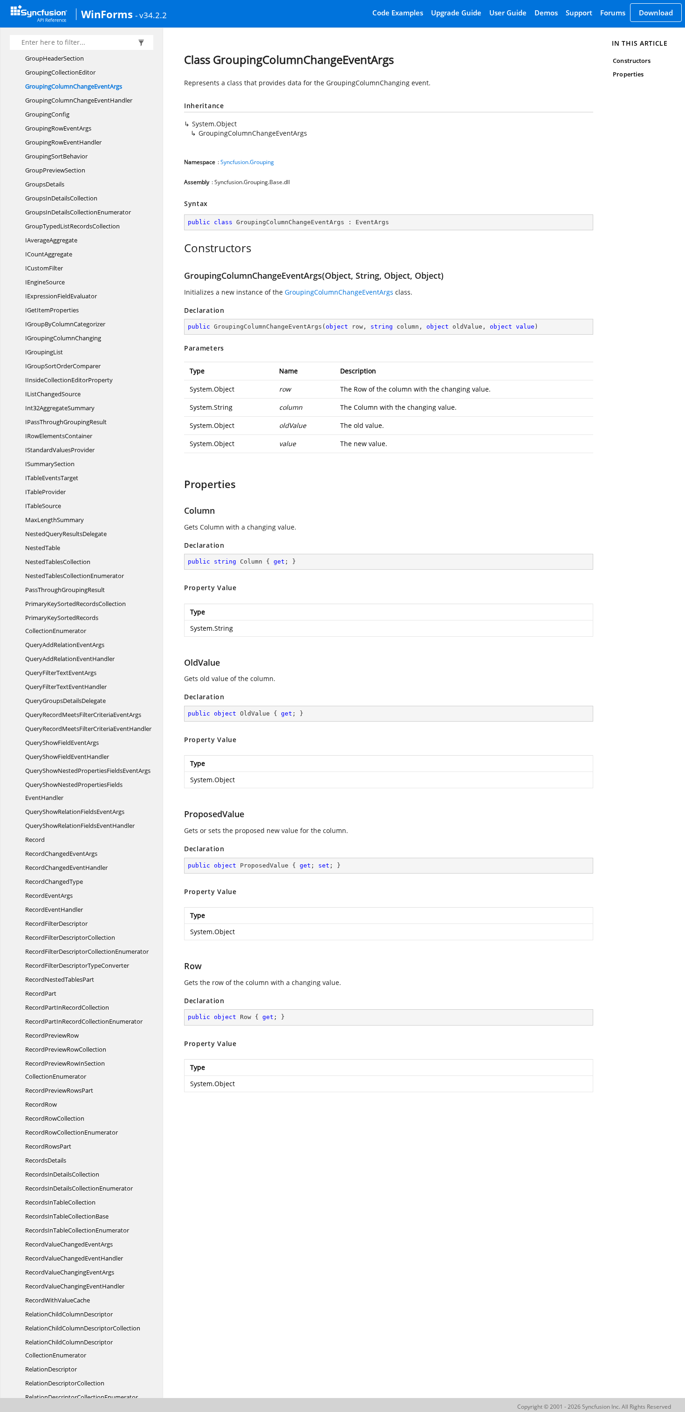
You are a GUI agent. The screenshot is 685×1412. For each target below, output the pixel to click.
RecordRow (41, 1104)
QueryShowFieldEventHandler (67, 756)
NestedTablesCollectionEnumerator (74, 576)
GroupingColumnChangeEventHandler (78, 100)
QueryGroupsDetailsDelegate (65, 700)
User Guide (508, 12)
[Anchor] (179, 248)
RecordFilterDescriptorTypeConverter (77, 965)
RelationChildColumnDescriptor (69, 1314)
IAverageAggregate (51, 240)
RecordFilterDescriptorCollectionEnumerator (87, 951)
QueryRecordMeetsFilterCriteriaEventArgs (83, 714)
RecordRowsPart (48, 1146)
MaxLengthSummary (54, 520)
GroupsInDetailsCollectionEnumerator (78, 212)
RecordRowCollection (54, 1118)
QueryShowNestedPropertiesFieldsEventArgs (88, 770)
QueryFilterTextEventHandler (66, 686)
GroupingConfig (47, 114)
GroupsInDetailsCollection (61, 198)
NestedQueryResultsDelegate (66, 534)
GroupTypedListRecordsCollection (72, 226)
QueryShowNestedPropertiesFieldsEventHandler (74, 791)
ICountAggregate (48, 254)
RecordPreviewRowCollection (65, 1049)
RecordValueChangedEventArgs (69, 1244)
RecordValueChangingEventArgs (69, 1272)
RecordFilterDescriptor (56, 923)
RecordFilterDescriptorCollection (70, 937)
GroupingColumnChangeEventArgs (73, 86)
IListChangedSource (53, 394)
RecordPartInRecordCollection (67, 1007)
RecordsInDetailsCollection (62, 1174)
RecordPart (40, 993)
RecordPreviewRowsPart (59, 1090)
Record (35, 839)
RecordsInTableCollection (60, 1202)
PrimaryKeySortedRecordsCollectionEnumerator (61, 624)
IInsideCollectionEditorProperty (69, 380)
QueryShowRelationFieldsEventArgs (74, 811)
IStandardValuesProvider (60, 450)
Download (656, 12)
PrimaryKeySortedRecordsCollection (75, 603)
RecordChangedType (54, 881)
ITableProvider (45, 492)
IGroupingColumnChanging (63, 338)
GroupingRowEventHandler (63, 142)
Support (579, 12)
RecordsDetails (45, 1160)
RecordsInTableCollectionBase (67, 1216)
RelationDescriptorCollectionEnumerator (81, 1397)
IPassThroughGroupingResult (66, 422)
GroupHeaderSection (54, 58)
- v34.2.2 (151, 15)
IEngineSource (45, 282)
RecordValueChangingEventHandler (74, 1286)
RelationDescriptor (51, 1369)
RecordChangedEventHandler (66, 867)
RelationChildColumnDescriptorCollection (82, 1328)
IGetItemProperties (52, 310)
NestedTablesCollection (57, 562)
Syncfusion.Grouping (247, 162)
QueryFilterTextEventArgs (60, 672)
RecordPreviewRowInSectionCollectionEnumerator (65, 1070)
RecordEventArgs (49, 895)
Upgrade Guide (456, 12)
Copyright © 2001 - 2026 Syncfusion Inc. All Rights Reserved (594, 1407)
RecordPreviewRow (52, 1035)
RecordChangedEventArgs (61, 853)
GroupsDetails (44, 184)
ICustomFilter (44, 268)
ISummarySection (50, 464)
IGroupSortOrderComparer (63, 366)
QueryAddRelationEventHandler (70, 658)
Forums (612, 12)
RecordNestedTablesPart (59, 979)
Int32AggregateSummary (60, 408)
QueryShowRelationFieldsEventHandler (80, 825)
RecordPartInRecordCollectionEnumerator (84, 1021)
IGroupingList (44, 352)
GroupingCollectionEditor (60, 72)
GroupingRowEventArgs (58, 128)
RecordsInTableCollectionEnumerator (77, 1230)
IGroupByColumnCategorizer (65, 324)
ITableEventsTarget (51, 478)
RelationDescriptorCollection (64, 1383)
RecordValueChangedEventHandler (74, 1258)
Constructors (632, 60)
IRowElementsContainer (58, 436)
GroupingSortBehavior (56, 156)
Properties (628, 74)
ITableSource (43, 506)
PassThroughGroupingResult (65, 589)
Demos (546, 12)
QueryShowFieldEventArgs (62, 742)
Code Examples (397, 12)
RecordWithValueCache (57, 1300)
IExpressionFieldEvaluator (61, 296)
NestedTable (42, 548)
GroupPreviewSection (55, 170)
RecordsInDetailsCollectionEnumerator (79, 1188)
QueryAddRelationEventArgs (64, 645)
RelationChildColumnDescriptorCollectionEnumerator (69, 1348)
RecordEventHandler (54, 909)
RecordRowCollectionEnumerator (71, 1132)
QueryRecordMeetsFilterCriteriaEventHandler (88, 728)
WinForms (107, 14)
